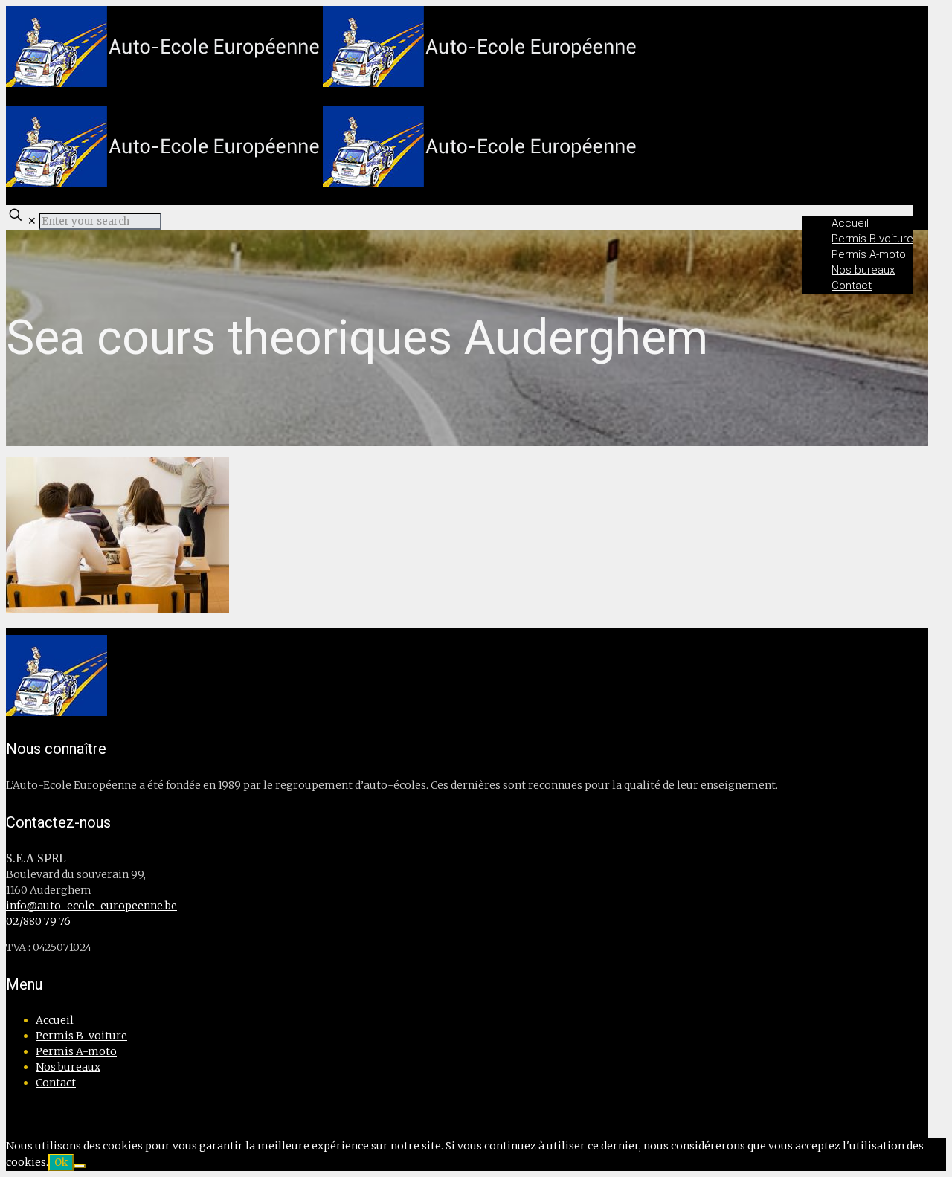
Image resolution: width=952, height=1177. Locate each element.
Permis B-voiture (81, 1035)
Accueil (55, 1020)
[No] (80, 1166)
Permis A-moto (76, 1051)
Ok (61, 1162)
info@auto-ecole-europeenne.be (91, 905)
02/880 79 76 (38, 921)
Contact (56, 1082)
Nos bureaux (68, 1067)
